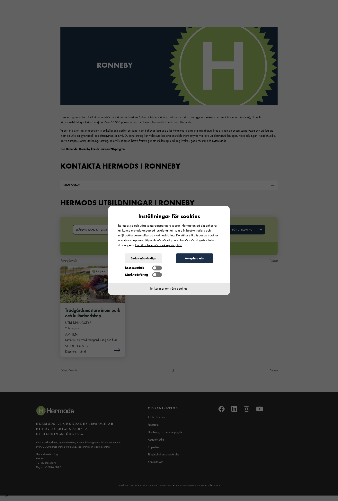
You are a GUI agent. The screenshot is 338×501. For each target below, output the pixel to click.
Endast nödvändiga (143, 258)
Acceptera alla (194, 258)
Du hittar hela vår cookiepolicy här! (158, 245)
